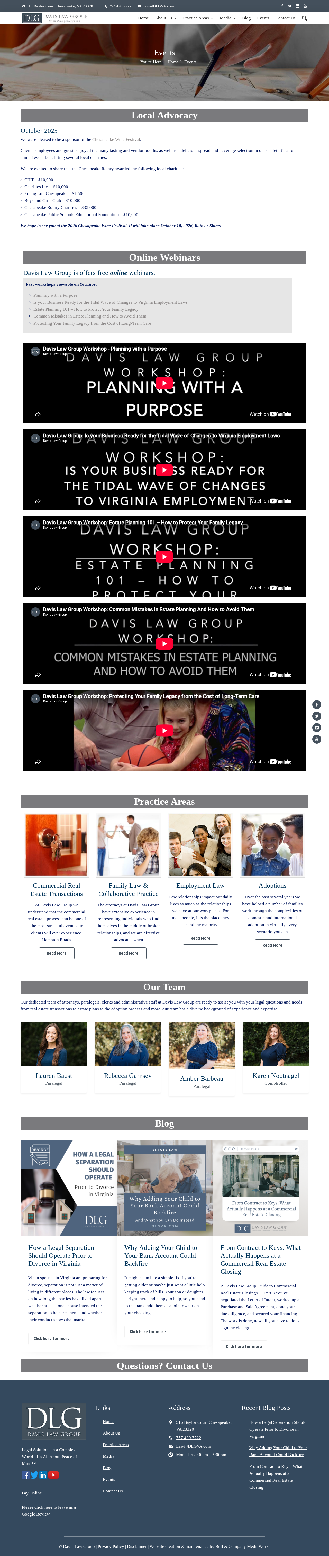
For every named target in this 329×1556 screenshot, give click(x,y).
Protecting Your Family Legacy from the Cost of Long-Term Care (92, 323)
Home (143, 18)
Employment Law (128, 885)
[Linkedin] (316, 727)
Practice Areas (196, 18)
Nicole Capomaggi (276, 1075)
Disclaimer (137, 1546)
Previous (24, 889)
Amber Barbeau (127, 1078)
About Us (163, 18)
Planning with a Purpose (55, 295)
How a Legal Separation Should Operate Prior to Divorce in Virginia (61, 1255)
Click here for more (52, 1339)
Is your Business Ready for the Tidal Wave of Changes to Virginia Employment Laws (110, 302)
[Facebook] (316, 704)
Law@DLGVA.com (158, 6)
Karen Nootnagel (202, 1075)
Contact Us (286, 18)
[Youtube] (316, 739)
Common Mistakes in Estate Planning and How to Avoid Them (89, 316)
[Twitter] (316, 716)
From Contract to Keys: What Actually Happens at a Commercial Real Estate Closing (261, 1259)
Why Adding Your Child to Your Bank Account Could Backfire (160, 1255)
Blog (246, 18)
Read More (57, 953)
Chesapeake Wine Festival (116, 139)
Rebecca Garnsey (54, 1075)
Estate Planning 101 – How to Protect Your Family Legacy (86, 309)
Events (263, 18)
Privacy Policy (111, 1546)
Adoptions (200, 885)
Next (305, 889)
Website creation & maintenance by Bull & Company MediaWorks (210, 1546)
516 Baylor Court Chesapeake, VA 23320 (59, 6)
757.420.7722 (120, 6)
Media (225, 18)
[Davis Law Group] (54, 18)
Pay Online (32, 1493)
